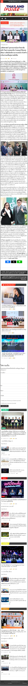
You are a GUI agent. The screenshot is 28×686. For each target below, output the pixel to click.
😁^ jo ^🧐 (11, 332)
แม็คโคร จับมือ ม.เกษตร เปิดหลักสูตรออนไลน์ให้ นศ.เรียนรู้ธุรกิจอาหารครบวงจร (14, 330)
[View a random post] (25, 18)
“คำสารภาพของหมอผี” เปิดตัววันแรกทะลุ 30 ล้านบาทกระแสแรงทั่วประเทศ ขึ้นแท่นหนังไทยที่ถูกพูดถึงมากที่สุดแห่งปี (17, 526)
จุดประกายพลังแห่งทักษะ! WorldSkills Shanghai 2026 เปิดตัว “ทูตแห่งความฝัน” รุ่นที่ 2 (17, 600)
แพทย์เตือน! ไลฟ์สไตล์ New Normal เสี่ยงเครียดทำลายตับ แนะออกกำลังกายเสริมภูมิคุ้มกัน (14, 306)
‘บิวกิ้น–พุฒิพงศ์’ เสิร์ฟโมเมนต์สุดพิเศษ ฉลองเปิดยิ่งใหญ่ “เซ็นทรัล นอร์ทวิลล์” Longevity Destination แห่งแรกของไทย (17, 535)
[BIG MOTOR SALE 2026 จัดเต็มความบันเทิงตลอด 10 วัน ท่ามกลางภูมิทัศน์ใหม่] (12, 489)
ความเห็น (3, 372)
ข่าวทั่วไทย (2, 40)
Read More (3, 443)
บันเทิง (3, 496)
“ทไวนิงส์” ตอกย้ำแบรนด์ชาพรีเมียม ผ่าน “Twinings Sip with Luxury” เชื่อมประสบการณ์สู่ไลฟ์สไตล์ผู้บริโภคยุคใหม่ (17, 24)
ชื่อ (1, 385)
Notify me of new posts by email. (9, 403)
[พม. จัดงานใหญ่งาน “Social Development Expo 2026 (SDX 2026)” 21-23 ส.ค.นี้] (12, 554)
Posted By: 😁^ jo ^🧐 (5, 58)
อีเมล (2, 390)
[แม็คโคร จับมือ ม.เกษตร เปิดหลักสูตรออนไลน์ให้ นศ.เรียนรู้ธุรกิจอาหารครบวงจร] (13, 319)
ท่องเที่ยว (3, 428)
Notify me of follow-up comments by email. (11, 400)
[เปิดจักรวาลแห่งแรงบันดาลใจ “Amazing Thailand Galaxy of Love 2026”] (5, 470)
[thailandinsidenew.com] (2, 18)
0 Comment (14, 58)
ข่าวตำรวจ (3, 627)
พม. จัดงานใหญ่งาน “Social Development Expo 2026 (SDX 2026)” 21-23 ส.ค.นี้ (12, 565)
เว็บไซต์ (2, 395)
